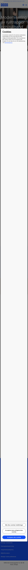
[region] (14, 285)
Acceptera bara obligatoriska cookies (14, 531)
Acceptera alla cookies (14, 537)
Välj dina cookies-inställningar (14, 525)
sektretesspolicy (8, 42)
